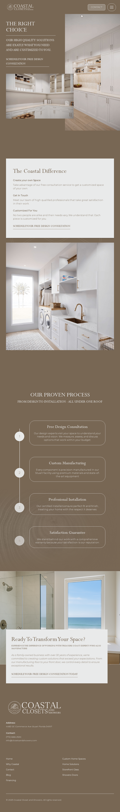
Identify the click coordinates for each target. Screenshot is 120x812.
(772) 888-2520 (13, 737)
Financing (11, 780)
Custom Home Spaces (74, 759)
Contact (10, 769)
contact (96, 7)
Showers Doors (70, 775)
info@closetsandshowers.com (21, 740)
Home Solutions (70, 764)
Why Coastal (12, 764)
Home (9, 759)
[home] (20, 7)
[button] (111, 7)
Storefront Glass (70, 769)
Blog (8, 775)
